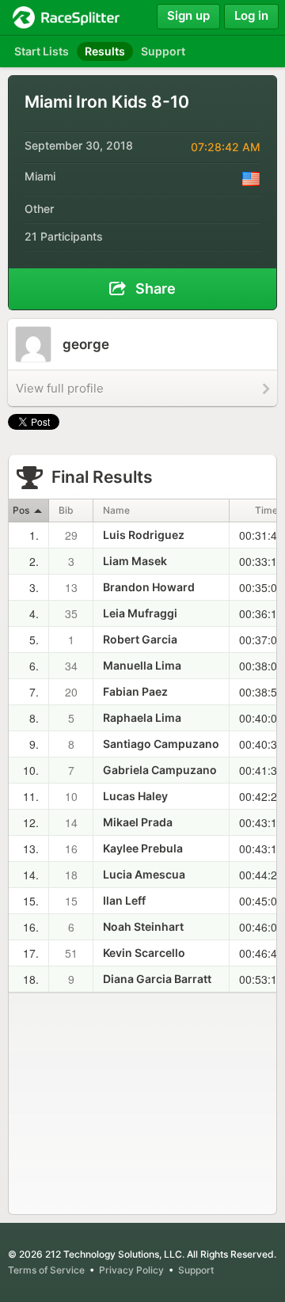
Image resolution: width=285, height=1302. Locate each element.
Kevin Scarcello (144, 952)
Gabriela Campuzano (160, 769)
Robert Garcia (140, 639)
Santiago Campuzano (161, 743)
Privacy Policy (131, 1270)
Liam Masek (135, 560)
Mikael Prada (138, 822)
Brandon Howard (149, 587)
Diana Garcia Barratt (157, 978)
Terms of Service (46, 1270)
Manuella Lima (142, 665)
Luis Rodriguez (143, 534)
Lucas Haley (135, 796)
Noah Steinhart (143, 926)
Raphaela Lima (142, 717)
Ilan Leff (124, 900)
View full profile (60, 388)
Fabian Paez (135, 691)
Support (196, 1270)
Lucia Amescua (144, 874)
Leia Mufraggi (140, 613)
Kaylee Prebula (143, 848)
